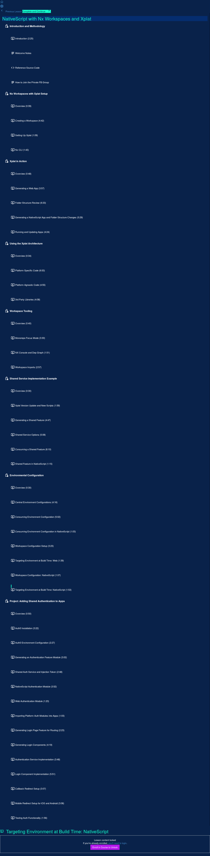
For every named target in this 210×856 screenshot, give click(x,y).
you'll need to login (117, 843)
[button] (2, 2)
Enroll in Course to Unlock (105, 847)
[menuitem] (2, 7)
